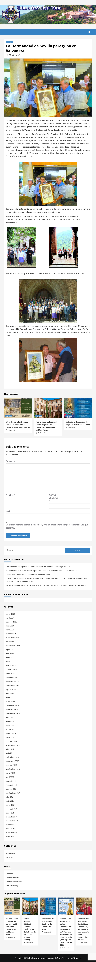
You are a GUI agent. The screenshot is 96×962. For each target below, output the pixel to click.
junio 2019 (10, 753)
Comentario (12, 461)
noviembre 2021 (12, 681)
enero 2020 (10, 737)
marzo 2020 (11, 733)
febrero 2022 (11, 669)
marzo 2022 (11, 665)
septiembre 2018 (13, 769)
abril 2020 (10, 729)
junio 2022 (10, 657)
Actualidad (10, 853)
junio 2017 (10, 801)
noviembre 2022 (12, 642)
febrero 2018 (11, 785)
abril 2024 (10, 618)
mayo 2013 (10, 836)
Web (8, 511)
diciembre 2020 (12, 705)
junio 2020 (10, 721)
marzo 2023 (11, 634)
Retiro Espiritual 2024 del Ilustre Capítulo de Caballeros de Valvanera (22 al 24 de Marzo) (41, 570)
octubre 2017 (11, 789)
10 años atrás (15, 55)
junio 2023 (10, 626)
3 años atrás (65, 948)
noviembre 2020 (12, 709)
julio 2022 (10, 653)
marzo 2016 (11, 825)
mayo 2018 (10, 773)
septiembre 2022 (13, 645)
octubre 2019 (11, 741)
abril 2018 (10, 777)
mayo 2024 (10, 614)
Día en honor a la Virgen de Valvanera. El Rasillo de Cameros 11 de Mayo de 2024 (18, 424)
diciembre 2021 (12, 677)
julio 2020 (10, 717)
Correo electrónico (54, 498)
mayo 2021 (10, 701)
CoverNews (61, 958)
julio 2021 (10, 693)
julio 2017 (10, 797)
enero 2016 (10, 829)
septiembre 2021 (13, 685)
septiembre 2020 (13, 713)
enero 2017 (10, 813)
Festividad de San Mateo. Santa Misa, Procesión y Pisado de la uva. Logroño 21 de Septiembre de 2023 (46, 585)
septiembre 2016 (13, 821)
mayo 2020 (10, 725)
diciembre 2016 (12, 817)
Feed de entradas (12, 877)
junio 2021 (10, 697)
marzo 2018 (11, 781)
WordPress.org (12, 885)
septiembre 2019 (13, 745)
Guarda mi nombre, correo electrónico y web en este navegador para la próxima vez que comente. (47, 526)
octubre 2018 (11, 765)
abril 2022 (10, 661)
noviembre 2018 (12, 761)
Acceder (9, 873)
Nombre (10, 495)
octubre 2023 (11, 622)
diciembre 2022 (12, 638)
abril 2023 (10, 630)
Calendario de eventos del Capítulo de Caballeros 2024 (28, 574)
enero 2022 (10, 673)
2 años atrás (11, 430)
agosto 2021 (11, 689)
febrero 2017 (11, 809)
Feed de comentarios (14, 881)
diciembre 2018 (12, 757)
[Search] (89, 32)
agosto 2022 (11, 649)
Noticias (9, 42)
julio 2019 (10, 749)
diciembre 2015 (12, 833)
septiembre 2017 (13, 793)
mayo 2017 (10, 805)
